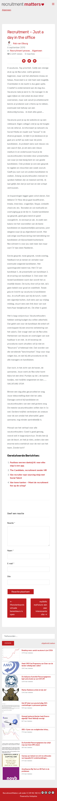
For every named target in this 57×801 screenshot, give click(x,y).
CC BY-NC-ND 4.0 (34, 793)
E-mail (10, 564)
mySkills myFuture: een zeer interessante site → (40, 608)
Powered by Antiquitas (28, 796)
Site (9, 577)
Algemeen (6, 10)
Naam (10, 551)
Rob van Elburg (20, 43)
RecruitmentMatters (10, 793)
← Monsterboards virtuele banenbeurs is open (17, 608)
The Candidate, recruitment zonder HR (28, 470)
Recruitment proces (20, 50)
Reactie (11, 523)
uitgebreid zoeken (48, 643)
